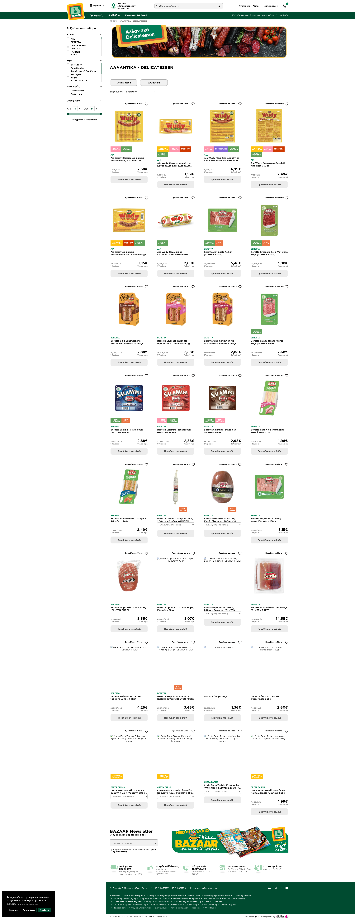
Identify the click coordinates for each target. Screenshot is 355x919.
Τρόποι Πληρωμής (213, 902)
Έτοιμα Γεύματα (228, 905)
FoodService (77, 68)
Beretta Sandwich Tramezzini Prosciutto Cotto (267, 431)
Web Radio (210, 908)
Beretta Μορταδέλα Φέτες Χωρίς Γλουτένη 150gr (266, 519)
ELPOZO (75, 48)
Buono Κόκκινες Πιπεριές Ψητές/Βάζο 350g (265, 697)
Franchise (196, 908)
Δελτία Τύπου (193, 895)
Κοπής (74, 78)
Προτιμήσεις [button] (29, 910)
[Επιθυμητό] (146, 104)
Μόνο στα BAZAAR (136, 15)
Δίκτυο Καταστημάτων (134, 895)
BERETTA (76, 42)
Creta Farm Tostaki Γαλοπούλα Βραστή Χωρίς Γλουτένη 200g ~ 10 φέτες (129, 793)
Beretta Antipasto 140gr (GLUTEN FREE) (218, 253)
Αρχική (113, 21)
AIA (73, 39)
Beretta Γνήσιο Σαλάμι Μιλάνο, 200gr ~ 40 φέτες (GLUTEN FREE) (175, 521)
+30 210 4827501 (178, 888)
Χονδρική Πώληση (179, 908)
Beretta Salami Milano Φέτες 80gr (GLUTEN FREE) (267, 342)
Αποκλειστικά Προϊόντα (83, 71)
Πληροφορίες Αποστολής (188, 902)
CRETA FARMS (78, 45)
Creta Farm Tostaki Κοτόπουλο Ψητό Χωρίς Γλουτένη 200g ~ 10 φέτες (222, 788)
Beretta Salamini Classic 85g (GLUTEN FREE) (127, 431)
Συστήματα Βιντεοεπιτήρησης (128, 902)
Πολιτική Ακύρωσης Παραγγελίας (130, 905)
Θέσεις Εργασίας (209, 905)
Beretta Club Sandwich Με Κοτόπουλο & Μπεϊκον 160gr (127, 342)
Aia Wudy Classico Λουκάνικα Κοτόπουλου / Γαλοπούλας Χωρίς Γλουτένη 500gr (127, 160)
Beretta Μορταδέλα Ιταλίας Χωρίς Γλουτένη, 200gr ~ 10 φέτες (220, 521)
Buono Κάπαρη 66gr (215, 696)
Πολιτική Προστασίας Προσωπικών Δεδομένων (196, 899)
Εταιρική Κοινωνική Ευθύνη (159, 902)
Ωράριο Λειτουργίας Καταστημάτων (166, 895)
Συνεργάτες (191, 905)
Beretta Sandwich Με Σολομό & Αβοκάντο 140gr (128, 519)
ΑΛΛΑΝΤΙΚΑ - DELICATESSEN (133, 21)
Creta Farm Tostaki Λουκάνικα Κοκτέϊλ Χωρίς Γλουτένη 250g (268, 791)
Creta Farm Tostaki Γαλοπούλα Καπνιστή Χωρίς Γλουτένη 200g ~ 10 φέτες (175, 793)
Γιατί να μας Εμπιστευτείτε (217, 895)
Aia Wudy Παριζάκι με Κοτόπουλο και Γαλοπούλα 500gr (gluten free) (172, 254)
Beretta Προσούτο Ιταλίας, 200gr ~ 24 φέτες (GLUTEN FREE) (219, 610)
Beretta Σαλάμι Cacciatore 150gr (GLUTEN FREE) (126, 697)
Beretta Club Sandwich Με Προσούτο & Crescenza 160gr (174, 342)
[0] (284, 6)
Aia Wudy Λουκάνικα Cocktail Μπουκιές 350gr (268, 164)
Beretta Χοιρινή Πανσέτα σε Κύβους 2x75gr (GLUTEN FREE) (175, 697)
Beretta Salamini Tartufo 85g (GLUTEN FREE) (220, 431)
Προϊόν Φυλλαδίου (81, 81)
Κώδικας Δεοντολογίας (125, 899)
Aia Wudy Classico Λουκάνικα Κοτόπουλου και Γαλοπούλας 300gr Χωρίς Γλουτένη (174, 166)
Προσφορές (96, 15)
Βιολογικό (76, 74)
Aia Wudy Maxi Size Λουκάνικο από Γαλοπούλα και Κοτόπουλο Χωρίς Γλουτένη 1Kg (222, 160)
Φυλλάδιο (114, 15)
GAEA (74, 55)
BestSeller (76, 65)
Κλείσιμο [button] (13, 910)
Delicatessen (77, 90)
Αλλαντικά (76, 94)
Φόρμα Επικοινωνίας (141, 908)
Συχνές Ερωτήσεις (242, 895)
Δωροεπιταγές (121, 908)
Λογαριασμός (271, 6)
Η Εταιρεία (115, 895)
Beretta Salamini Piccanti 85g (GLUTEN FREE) (174, 431)
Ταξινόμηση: (110, 92)
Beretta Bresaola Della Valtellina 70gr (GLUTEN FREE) (269, 253)
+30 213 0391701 (161, 888)
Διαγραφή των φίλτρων (84, 119)
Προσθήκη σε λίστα (133, 104)
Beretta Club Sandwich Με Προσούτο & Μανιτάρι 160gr (220, 342)
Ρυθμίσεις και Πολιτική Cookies (155, 899)
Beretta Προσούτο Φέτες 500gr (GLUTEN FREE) (269, 608)
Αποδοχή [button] (44, 910)
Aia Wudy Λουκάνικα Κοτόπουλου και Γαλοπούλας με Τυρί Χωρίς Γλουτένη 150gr (129, 254)
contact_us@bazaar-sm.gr (205, 888)
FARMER (75, 52)
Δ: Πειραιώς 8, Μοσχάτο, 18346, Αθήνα (128, 888)
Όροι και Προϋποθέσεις (233, 899)
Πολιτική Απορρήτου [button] (27, 904)
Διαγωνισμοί (161, 908)
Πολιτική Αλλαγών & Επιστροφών (165, 905)
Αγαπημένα (244, 6)
